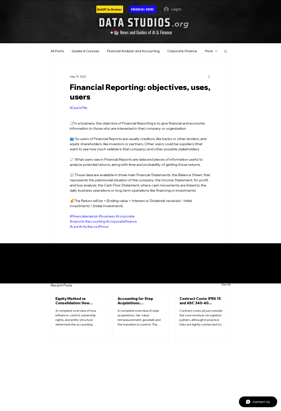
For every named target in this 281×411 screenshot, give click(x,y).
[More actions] (209, 76)
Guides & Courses (85, 51)
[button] (225, 51)
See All (225, 284)
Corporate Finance (182, 51)
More (209, 51)
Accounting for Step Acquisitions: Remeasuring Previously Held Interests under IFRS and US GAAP (140, 300)
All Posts (57, 51)
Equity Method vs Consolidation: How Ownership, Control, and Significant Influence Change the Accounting (76, 300)
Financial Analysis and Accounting (133, 51)
